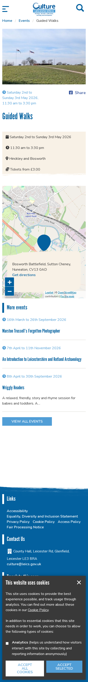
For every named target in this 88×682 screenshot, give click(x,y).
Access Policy (69, 521)
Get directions (24, 274)
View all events (27, 421)
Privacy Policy (18, 521)
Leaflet (49, 292)
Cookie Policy (44, 521)
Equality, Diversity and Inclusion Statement (42, 516)
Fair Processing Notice (25, 527)
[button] (5, 9)
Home (7, 20)
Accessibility (17, 511)
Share (80, 92)
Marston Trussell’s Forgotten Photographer (31, 331)
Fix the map (67, 296)
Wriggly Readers (13, 388)
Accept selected (79, 582)
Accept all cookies (25, 668)
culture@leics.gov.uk (24, 564)
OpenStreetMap (67, 292)
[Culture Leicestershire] (44, 9)
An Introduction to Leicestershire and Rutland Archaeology (41, 359)
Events (24, 20)
